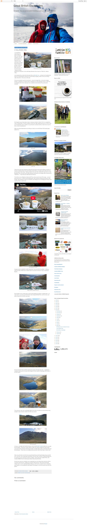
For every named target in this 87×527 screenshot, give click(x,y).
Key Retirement (57, 291)
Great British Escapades (28, 5)
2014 (57, 337)
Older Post (49, 512)
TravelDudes (56, 282)
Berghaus (56, 287)
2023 (57, 300)
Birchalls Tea (20, 472)
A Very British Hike (59, 328)
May (57, 322)
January (58, 333)
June (58, 320)
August (58, 317)
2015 (57, 335)
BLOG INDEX (35, 43)
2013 (57, 338)
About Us (30, 43)
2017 (57, 308)
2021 (57, 301)
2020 (57, 303)
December (59, 311)
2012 (57, 340)
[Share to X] (35, 471)
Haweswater (28, 472)
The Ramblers (57, 275)
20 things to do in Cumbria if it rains (62, 326)
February (58, 332)
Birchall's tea (36, 75)
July (57, 319)
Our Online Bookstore (22, 43)
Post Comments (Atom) (23, 514)
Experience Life (57, 289)
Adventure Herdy (64, 129)
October (58, 314)
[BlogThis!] (33, 471)
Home (15, 43)
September (59, 315)
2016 (57, 309)
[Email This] (32, 471)
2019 (57, 304)
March (58, 325)
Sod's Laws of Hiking (65, 195)
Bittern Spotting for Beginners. (64, 220)
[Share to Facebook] (36, 471)
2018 (57, 306)
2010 (57, 343)
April (57, 323)
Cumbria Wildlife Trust (58, 271)
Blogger (45, 523)
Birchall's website (39, 446)
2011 (57, 342)
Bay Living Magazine (58, 264)
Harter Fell (24, 472)
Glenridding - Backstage (60, 330)
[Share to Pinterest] (37, 471)
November (59, 312)
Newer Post (17, 512)
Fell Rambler (58, 128)
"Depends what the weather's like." (64, 212)
